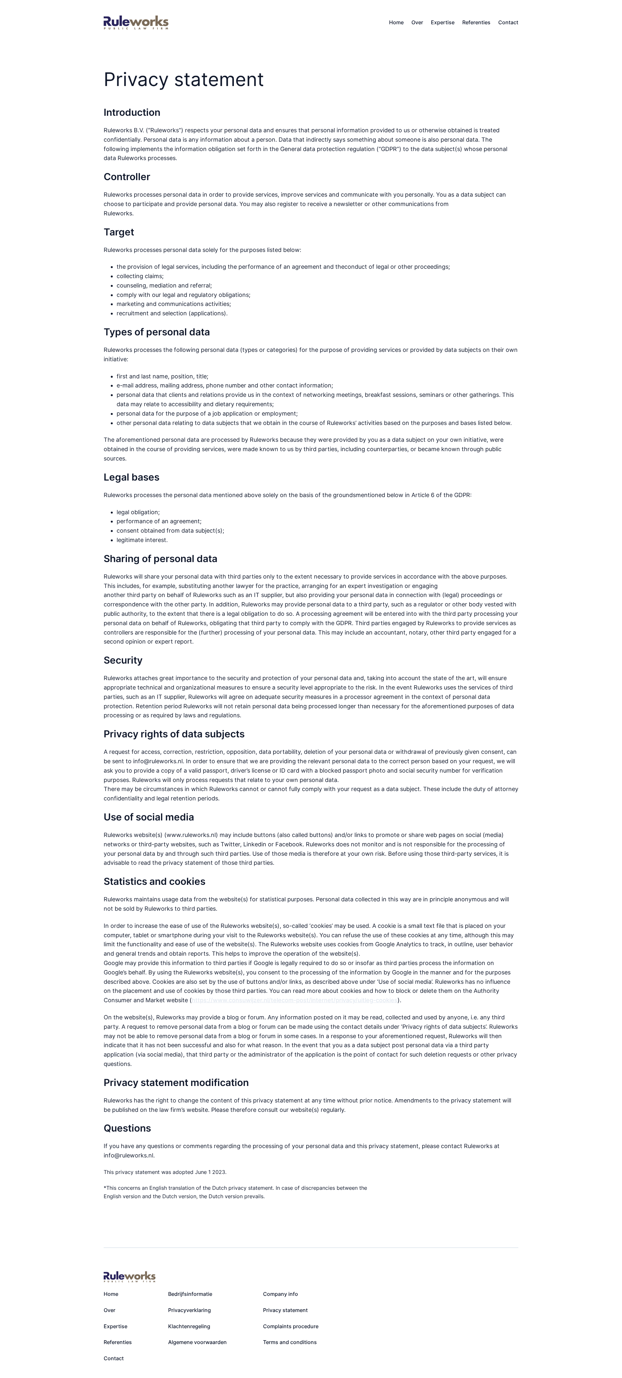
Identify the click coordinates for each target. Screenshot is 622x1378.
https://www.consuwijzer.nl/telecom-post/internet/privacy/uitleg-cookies (294, 1000)
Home (396, 22)
